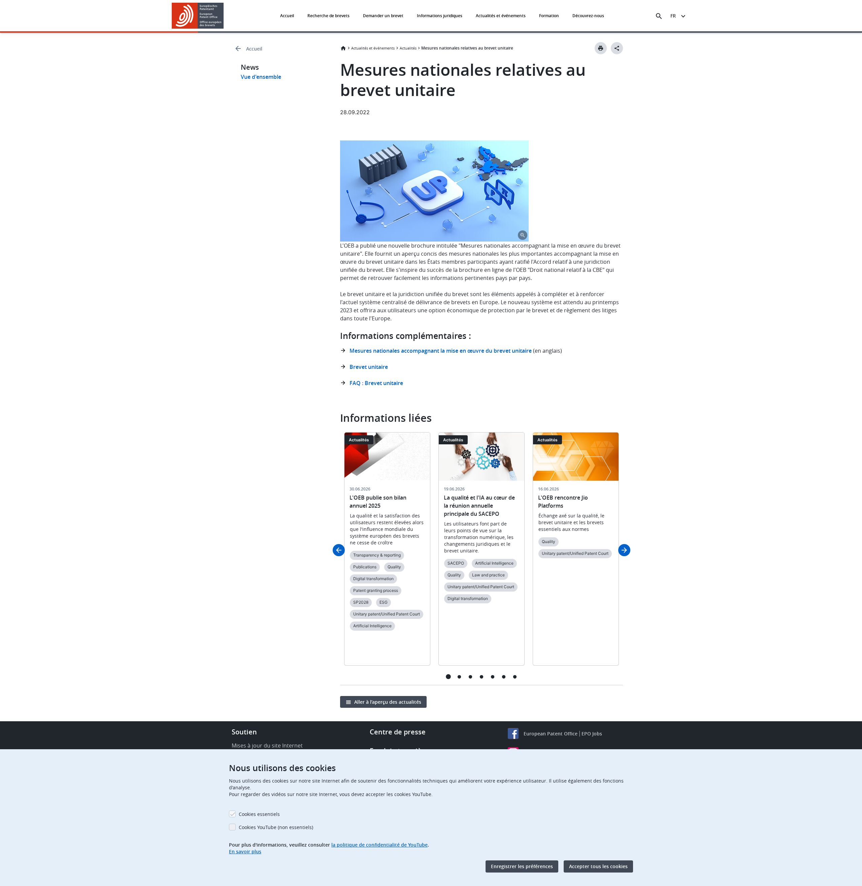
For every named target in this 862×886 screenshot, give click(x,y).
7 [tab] (515, 676)
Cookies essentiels (259, 814)
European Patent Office (550, 733)
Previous (339, 550)
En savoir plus (245, 851)
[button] (225, 16)
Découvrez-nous (588, 16)
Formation (549, 16)
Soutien (244, 731)
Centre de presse (398, 731)
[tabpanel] (387, 553)
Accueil (287, 16)
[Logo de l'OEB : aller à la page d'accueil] (198, 16)
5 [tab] (493, 676)
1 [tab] (448, 676)
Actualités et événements (501, 16)
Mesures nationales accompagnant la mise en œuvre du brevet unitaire (441, 350)
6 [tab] (504, 676)
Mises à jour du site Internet (267, 745)
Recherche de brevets (328, 16)
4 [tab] (482, 676)
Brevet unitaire (369, 367)
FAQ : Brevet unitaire (376, 383)
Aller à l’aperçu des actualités (387, 702)
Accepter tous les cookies (598, 866)
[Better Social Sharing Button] (617, 48)
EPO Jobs (592, 733)
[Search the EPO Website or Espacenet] (659, 16)
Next (624, 550)
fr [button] (673, 15)
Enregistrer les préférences (522, 866)
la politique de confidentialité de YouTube (379, 845)
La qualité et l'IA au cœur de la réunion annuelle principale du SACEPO (479, 505)
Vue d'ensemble (261, 77)
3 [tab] (470, 676)
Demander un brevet (383, 16)
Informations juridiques (439, 16)
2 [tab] (459, 676)
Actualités (408, 48)
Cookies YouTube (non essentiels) (276, 827)
